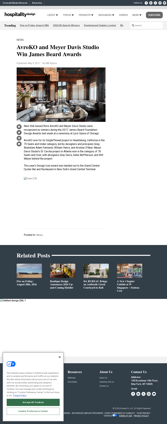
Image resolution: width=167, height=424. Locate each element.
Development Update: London (100, 25)
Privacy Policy (19, 395)
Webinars (72, 378)
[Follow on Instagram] (160, 3)
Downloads (72, 382)
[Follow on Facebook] (146, 3)
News (20, 39)
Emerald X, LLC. (126, 408)
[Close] (59, 357)
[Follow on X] (155, 3)
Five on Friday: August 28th (34, 25)
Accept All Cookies (33, 402)
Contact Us (104, 386)
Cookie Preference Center (33, 411)
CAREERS (65, 413)
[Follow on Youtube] (164, 3)
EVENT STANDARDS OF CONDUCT (120, 413)
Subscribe (154, 15)
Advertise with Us (106, 382)
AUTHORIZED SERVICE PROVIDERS (87, 413)
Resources (105, 15)
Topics (67, 15)
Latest (51, 15)
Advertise (37, 3)
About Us (103, 378)
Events (123, 15)
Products (85, 15)
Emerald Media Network (15, 3)
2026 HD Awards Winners (66, 25)
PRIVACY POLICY (141, 416)
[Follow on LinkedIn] (150, 3)
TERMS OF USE (125, 416)
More (135, 15)
